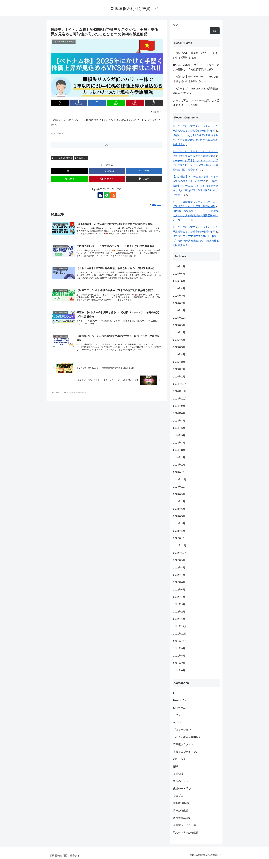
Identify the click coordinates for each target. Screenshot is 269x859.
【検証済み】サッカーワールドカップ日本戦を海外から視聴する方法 (196, 79)
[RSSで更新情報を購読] (113, 195)
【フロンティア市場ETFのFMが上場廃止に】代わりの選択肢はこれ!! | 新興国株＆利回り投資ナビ (196, 241)
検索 (175, 24)
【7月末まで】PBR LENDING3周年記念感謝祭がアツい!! (195, 91)
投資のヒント (82, 158)
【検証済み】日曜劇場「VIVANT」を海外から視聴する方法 (195, 55)
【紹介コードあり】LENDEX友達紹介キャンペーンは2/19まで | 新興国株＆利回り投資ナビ (195, 140)
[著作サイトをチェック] (100, 195)
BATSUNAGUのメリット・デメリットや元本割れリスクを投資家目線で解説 (196, 67)
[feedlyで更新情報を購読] (107, 195)
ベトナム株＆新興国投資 (63, 158)
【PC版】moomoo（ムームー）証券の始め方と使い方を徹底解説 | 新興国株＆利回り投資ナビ (196, 216)
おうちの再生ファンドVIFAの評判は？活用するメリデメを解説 (196, 102)
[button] (154, 103)
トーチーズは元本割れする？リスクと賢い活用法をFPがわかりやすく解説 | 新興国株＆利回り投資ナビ (195, 165)
